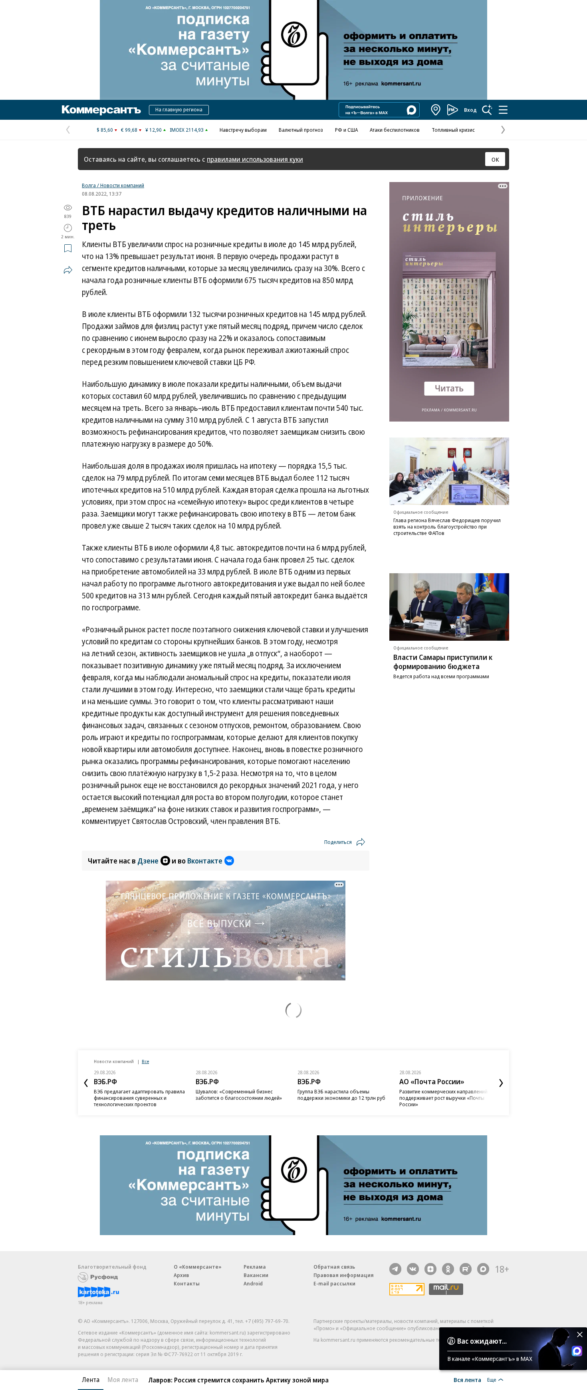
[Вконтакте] (413, 1269)
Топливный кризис (453, 129)
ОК (495, 159)
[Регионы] (436, 110)
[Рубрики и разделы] (503, 110)
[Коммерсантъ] (101, 109)
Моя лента (122, 1379)
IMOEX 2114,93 (187, 129)
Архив (181, 1275)
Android (253, 1283)
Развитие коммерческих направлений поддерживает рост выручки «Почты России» (443, 1098)
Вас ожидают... (482, 1341)
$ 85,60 (105, 129)
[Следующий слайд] (501, 1083)
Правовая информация (343, 1275)
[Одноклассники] (448, 1269)
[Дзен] (430, 1269)
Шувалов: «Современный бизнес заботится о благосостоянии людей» (239, 1094)
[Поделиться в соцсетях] (68, 270)
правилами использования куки (255, 159)
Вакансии (256, 1275)
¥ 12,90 (153, 129)
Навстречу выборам (243, 129)
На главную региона (178, 109)
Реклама (255, 1266)
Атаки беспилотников (395, 129)
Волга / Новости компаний (113, 185)
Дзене (148, 860)
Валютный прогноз (301, 129)
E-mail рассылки (334, 1283)
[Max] (483, 1269)
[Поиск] (487, 110)
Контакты (187, 1283)
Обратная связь (334, 1266)
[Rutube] (466, 1269)
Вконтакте (204, 860)
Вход (470, 109)
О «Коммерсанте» (198, 1266)
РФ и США (346, 129)
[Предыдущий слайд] (86, 1083)
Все (145, 1061)
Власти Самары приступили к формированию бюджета (442, 661)
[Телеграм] (395, 1269)
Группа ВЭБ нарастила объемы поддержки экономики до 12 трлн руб (341, 1094)
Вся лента (467, 1380)
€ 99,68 (129, 129)
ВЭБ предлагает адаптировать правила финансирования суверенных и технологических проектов (139, 1098)
